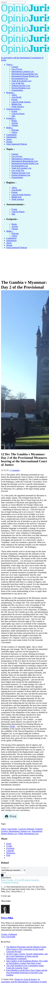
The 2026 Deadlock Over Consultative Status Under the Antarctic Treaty (25, 966)
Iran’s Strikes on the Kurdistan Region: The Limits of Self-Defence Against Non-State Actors (27, 962)
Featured (38, 829)
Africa (3, 829)
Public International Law (28, 833)
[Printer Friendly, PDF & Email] (10, 819)
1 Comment (14, 470)
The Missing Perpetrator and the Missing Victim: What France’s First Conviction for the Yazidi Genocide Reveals (26, 949)
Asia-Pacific (12, 829)
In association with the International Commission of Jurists (24, 980)
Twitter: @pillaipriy (9, 934)
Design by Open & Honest (26, 979)
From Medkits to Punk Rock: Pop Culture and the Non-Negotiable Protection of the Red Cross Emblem (26, 972)
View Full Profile (8, 937)
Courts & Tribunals (26, 829)
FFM (12, 726)
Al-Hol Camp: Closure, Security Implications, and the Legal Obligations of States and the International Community (27, 956)
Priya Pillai (7, 917)
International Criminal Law (20, 831)
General (4, 831)
